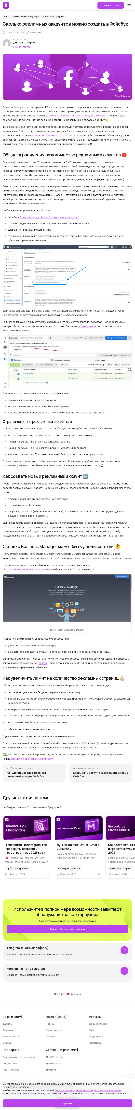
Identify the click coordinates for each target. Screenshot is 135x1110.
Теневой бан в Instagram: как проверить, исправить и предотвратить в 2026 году (26, 849)
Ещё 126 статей (21, 46)
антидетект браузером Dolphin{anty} (54, 135)
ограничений (86, 326)
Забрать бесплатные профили (67, 929)
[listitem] (17, 807)
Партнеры (95, 1042)
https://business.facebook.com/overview (26, 569)
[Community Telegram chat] (67, 973)
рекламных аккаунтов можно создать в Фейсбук (77, 115)
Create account (110, 5)
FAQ (91, 1030)
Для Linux (51, 1069)
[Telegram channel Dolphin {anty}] (67, 952)
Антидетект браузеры (26, 16)
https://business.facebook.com (60, 217)
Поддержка (96, 1036)
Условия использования (107, 1090)
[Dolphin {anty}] (6, 5)
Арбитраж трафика (53, 16)
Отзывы (7, 1042)
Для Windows (54, 1057)
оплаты (43, 663)
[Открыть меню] (129, 5)
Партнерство (11, 1069)
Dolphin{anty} (12, 1017)
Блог (7, 16)
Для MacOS (53, 1063)
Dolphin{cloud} (56, 1017)
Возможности (11, 1036)
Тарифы (7, 1024)
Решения (8, 1030)
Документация (98, 1024)
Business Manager (30, 217)
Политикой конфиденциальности (73, 1090)
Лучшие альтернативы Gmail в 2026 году (78, 847)
